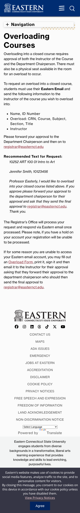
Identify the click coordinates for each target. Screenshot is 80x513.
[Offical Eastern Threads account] (39, 327)
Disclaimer (40, 377)
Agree (40, 506)
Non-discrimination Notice (40, 419)
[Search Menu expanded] (72, 9)
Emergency (40, 356)
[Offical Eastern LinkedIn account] (32, 327)
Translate (54, 433)
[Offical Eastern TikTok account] (47, 327)
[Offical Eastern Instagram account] (24, 327)
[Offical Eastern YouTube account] (63, 327)
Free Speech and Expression (40, 398)
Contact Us (40, 334)
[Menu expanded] (61, 9)
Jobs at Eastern (40, 363)
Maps (40, 341)
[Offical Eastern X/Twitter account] (54, 327)
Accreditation (40, 370)
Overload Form (20, 262)
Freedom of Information (40, 405)
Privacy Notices (40, 391)
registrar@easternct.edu (24, 147)
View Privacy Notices (40, 498)
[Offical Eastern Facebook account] (16, 327)
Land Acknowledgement (40, 412)
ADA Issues (40, 349)
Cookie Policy (40, 384)
